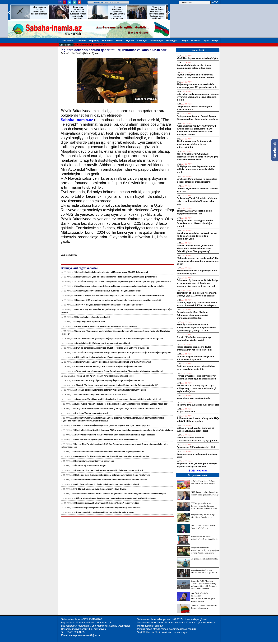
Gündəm (81, 40)
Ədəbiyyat (171, 40)
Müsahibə (107, 40)
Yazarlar (195, 40)
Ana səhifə (68, 40)
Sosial (119, 40)
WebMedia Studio (152, 632)
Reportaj (94, 40)
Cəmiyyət (142, 40)
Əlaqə (215, 40)
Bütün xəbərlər (198, 470)
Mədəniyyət (156, 40)
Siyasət (130, 40)
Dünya (184, 40)
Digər (205, 40)
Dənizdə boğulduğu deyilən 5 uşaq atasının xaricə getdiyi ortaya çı (108, 44)
